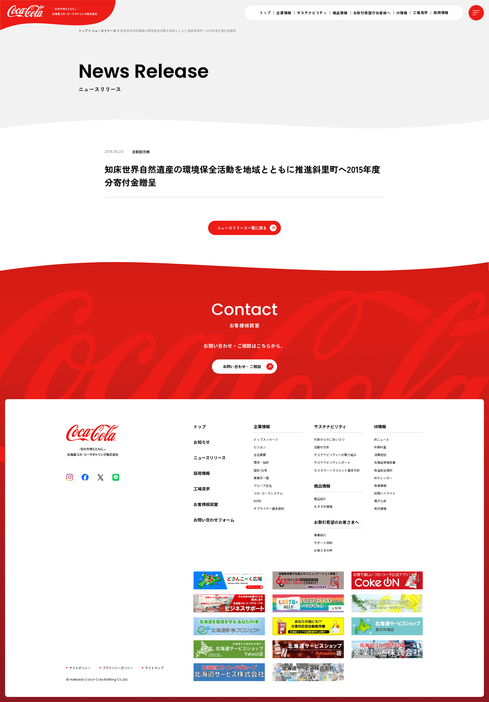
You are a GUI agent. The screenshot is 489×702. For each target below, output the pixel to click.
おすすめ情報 (323, 506)
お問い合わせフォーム (214, 520)
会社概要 (260, 454)
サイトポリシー (80, 667)
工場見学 (420, 12)
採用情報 (441, 12)
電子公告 (380, 501)
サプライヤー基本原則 (269, 508)
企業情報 (283, 12)
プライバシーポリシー (118, 667)
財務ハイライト (385, 493)
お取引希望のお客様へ (372, 12)
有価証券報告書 (385, 462)
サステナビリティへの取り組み (335, 454)
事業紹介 (320, 535)
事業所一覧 (261, 478)
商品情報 (340, 12)
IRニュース (381, 439)
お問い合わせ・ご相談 (242, 366)
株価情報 (380, 485)
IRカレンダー (383, 478)
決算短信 (380, 454)
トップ (265, 12)
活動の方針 (321, 447)
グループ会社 (263, 485)
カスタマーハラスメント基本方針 (337, 470)
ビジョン (260, 447)
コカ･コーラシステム (268, 493)
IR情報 (402, 12)
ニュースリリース (104, 30)
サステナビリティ (312, 12)
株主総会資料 (383, 470)
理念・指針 (261, 462)
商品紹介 (320, 499)
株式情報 (380, 508)
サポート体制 (323, 542)
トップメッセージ (266, 439)
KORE (258, 501)
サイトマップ (154, 667)
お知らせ (202, 442)
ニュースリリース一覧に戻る (242, 227)
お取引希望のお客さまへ (336, 522)
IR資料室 (380, 447)
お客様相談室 (206, 504)
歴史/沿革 (260, 470)
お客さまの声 (323, 550)
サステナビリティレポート (332, 462)
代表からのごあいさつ (329, 439)
